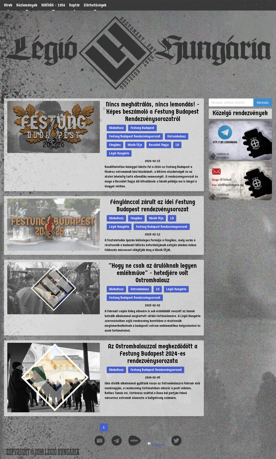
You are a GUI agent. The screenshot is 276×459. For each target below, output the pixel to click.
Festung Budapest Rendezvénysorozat (134, 136)
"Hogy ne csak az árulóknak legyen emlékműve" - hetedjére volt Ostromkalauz (153, 273)
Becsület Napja (159, 145)
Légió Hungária (119, 153)
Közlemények (26, 5)
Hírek (8, 5)
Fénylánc (115, 145)
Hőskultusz (116, 128)
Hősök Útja (135, 145)
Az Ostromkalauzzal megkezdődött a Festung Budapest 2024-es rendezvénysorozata (152, 354)
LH (177, 145)
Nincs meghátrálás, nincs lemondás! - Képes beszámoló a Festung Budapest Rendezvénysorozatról (152, 112)
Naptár (74, 5)
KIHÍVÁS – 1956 (53, 5)
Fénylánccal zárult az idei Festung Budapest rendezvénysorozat (152, 205)
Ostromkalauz (176, 136)
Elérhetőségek (95, 5)
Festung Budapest (142, 128)
